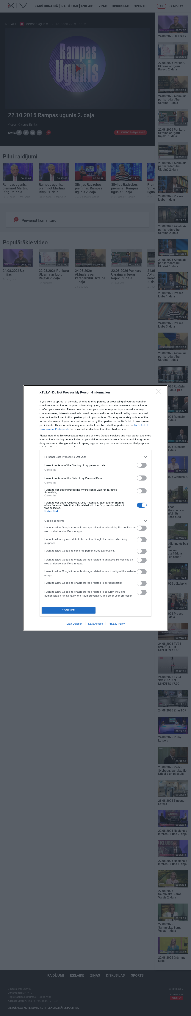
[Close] (160, 392)
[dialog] (95, 508)
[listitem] (95, 457)
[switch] (142, 465)
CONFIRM (69, 610)
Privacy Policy (117, 623)
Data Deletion (74, 623)
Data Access (95, 623)
